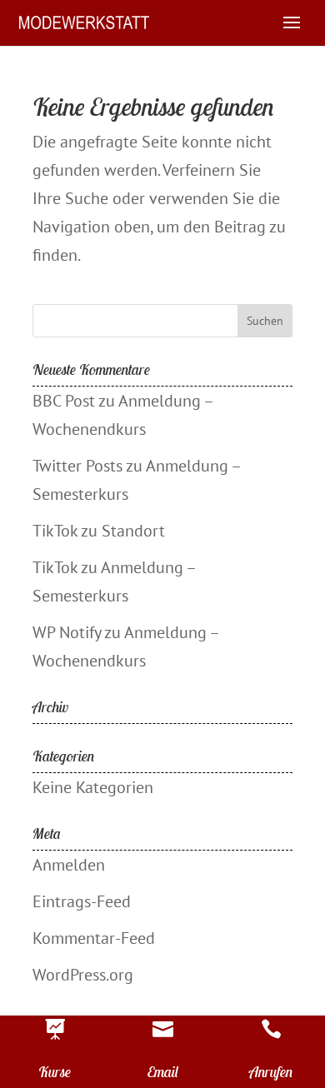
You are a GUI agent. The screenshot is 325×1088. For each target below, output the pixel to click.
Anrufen (271, 1071)
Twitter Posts (77, 466)
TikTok (55, 531)
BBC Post (63, 401)
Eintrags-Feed (81, 901)
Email (163, 1071)
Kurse (54, 1071)
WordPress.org (82, 975)
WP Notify (66, 632)
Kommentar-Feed (93, 938)
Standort (133, 531)
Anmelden (68, 865)
